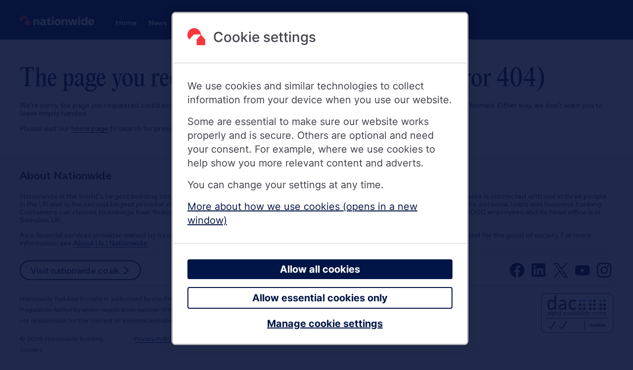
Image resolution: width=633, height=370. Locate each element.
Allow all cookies (320, 270)
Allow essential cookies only (320, 298)
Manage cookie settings (325, 324)
